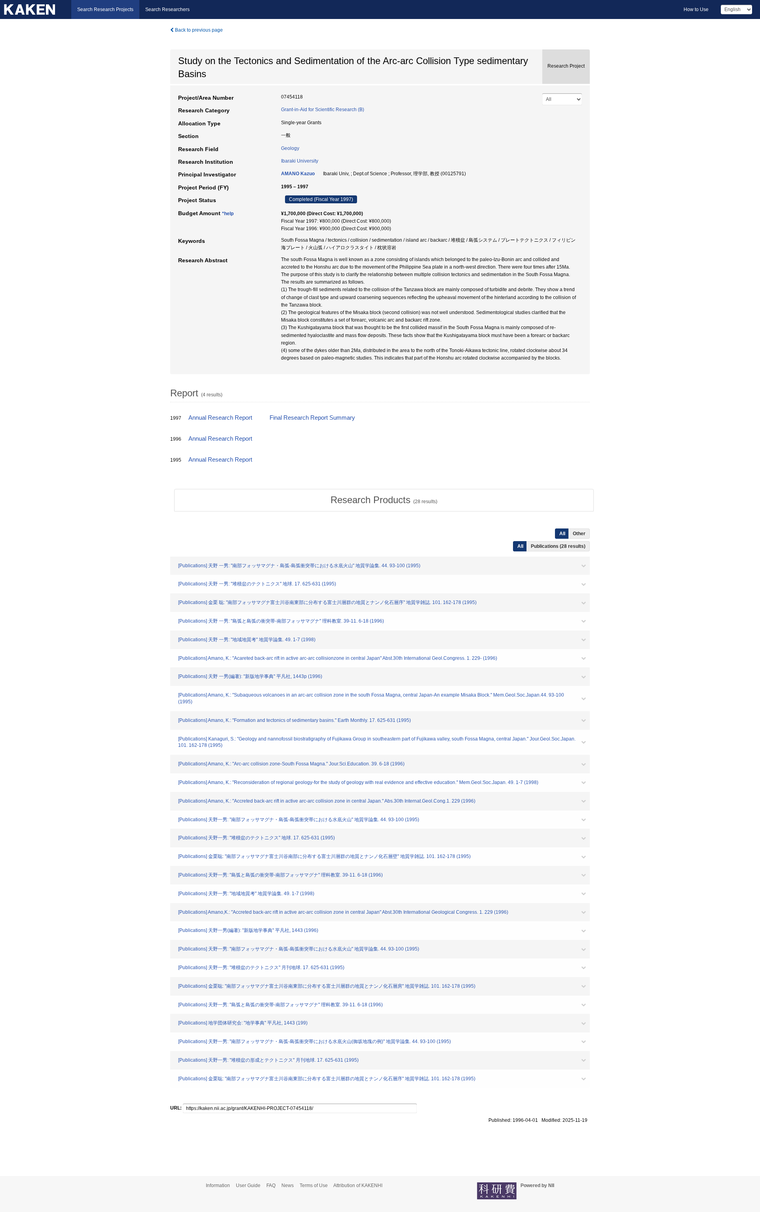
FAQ (271, 1185)
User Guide (248, 1185)
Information (218, 1185)
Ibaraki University (299, 161)
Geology (290, 148)
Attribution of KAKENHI (357, 1185)
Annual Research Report (220, 418)
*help (228, 213)
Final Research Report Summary (312, 418)
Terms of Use (314, 1185)
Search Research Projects (105, 9)
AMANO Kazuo (298, 173)
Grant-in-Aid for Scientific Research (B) (322, 109)
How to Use (696, 9)
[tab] (384, 500)
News (287, 1185)
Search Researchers (167, 9)
